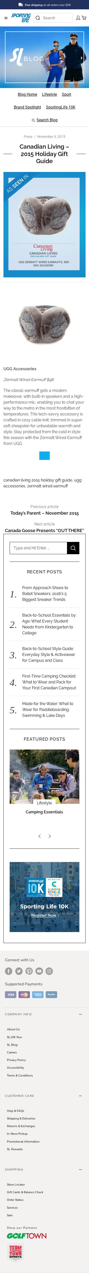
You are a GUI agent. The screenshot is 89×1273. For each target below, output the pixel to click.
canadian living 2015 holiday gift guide (37, 480)
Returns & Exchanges (21, 1126)
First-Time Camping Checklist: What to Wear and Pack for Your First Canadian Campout (49, 682)
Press (28, 137)
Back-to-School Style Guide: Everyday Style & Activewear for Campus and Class (48, 654)
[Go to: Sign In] (76, 17)
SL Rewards (15, 1149)
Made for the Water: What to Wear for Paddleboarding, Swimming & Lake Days (47, 709)
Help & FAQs (15, 1111)
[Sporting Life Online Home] (21, 18)
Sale (10, 1215)
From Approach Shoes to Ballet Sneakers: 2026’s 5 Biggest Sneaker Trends (45, 593)
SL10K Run (14, 1037)
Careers (12, 1052)
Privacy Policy (16, 1060)
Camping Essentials (44, 812)
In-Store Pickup (17, 1134)
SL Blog (12, 1045)
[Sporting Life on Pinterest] (29, 971)
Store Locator (16, 1185)
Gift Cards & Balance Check (25, 1192)
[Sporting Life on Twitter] (19, 971)
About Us (13, 1029)
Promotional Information (23, 1142)
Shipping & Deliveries (21, 1118)
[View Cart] (82, 17)
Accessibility (15, 1068)
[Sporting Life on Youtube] (39, 971)
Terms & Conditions (20, 1075)
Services (12, 1208)
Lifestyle (44, 803)
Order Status (15, 1200)
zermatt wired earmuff (47, 486)
